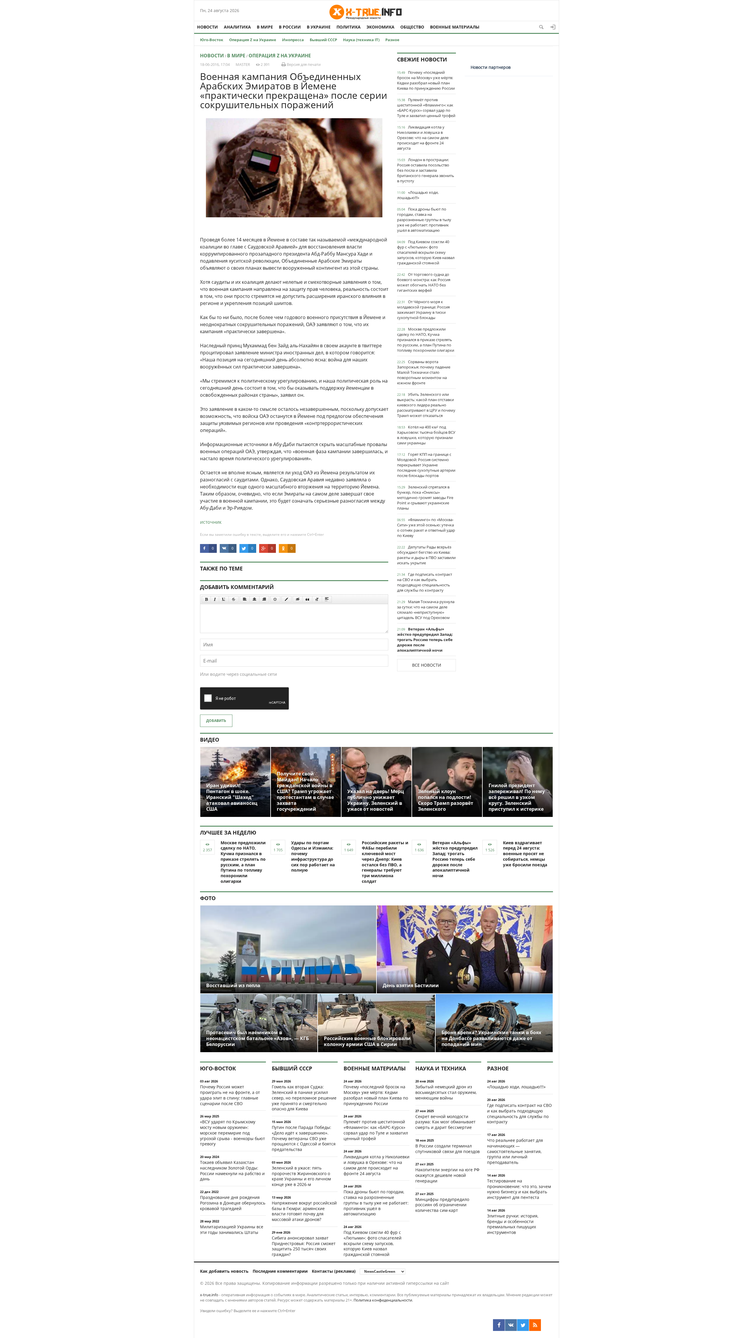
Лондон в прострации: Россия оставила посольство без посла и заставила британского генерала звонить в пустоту (425, 170)
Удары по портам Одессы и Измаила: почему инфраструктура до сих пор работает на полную (313, 856)
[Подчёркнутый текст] (224, 599)
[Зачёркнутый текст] (234, 599)
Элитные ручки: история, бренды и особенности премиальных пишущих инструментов (512, 1224)
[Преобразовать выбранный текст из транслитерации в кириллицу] (317, 599)
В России (290, 27)
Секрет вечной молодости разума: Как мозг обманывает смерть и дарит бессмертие (445, 1122)
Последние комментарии (280, 1271)
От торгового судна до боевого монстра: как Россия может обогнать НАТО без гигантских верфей (423, 282)
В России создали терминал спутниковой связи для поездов (447, 1148)
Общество (412, 27)
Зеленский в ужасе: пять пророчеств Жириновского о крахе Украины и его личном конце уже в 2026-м (301, 1176)
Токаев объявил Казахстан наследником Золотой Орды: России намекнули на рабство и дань (232, 1171)
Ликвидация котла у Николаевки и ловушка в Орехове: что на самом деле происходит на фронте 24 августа (423, 137)
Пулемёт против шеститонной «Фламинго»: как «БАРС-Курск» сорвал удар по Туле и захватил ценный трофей (426, 107)
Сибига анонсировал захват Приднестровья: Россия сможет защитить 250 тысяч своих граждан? (304, 1246)
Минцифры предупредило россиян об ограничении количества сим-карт (442, 1205)
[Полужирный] (206, 599)
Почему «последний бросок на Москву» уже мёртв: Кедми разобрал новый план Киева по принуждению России (426, 80)
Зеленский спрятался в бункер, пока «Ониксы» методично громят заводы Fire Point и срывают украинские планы (425, 497)
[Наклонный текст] (215, 599)
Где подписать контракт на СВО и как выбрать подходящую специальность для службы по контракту (424, 582)
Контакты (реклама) (334, 1271)
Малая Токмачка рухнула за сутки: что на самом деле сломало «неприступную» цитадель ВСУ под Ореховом (425, 609)
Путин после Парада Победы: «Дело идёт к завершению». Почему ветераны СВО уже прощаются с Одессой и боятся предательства (304, 1138)
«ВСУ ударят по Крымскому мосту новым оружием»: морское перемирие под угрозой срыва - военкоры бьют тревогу (232, 1133)
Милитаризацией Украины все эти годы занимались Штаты (231, 1229)
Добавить (216, 720)
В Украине (319, 27)
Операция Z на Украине (252, 39)
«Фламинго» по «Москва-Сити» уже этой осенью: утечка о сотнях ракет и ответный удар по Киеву (426, 527)
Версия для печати (303, 64)
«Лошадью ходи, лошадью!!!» (418, 195)
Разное (392, 39)
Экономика (380, 27)
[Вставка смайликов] (275, 599)
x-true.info (209, 1294)
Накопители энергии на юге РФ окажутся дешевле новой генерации (447, 1175)
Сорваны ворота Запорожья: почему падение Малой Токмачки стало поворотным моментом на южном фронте (423, 372)
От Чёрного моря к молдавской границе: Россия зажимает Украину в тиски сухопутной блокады (423, 309)
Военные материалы (454, 27)
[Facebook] (499, 1325)
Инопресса (293, 39)
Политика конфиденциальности (383, 1300)
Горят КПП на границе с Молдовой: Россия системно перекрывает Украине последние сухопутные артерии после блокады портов (426, 465)
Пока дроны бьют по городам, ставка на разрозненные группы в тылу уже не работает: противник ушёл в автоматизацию (424, 219)
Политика (348, 27)
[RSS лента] (535, 1325)
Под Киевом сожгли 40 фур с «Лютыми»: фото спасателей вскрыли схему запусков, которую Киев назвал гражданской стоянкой (425, 252)
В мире (265, 27)
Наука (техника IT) (361, 39)
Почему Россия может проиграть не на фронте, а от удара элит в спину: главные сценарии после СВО (230, 1095)
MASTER (243, 64)
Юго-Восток (211, 39)
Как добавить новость (224, 1271)
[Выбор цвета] (286, 599)
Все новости (426, 665)
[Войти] (553, 27)
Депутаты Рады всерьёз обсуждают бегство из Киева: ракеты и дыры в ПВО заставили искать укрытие (426, 554)
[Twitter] (523, 1325)
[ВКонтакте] (511, 1325)
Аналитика (237, 27)
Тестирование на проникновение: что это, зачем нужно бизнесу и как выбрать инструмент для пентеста (519, 1189)
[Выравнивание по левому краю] (245, 599)
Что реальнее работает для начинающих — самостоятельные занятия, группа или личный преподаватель (515, 1151)
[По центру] (254, 599)
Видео (209, 739)
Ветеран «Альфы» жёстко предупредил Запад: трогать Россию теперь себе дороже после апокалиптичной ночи (425, 639)
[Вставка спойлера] (327, 599)
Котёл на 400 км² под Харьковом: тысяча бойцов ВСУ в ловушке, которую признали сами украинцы (426, 435)
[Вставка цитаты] (307, 599)
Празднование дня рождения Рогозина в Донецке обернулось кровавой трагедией (232, 1202)
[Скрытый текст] (298, 599)
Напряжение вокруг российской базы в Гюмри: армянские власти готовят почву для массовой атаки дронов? (304, 1211)
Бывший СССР (323, 39)
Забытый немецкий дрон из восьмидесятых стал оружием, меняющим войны (446, 1092)
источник (210, 522)
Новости (207, 27)
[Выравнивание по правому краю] (264, 599)
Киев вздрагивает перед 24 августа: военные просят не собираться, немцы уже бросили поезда (525, 853)
